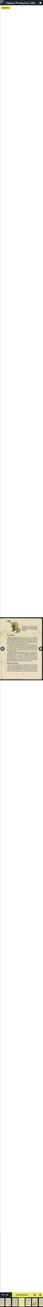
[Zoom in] (35, 1294)
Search (6, 8)
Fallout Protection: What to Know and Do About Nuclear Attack (22, 3)
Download (22, 1294)
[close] (40, 3)
